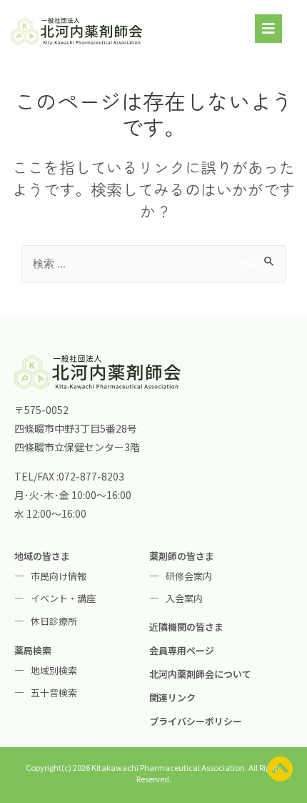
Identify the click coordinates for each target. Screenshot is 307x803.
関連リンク (172, 697)
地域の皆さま (42, 556)
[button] (268, 28)
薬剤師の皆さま (181, 556)
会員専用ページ (181, 650)
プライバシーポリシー (195, 721)
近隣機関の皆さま (186, 627)
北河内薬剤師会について (200, 674)
